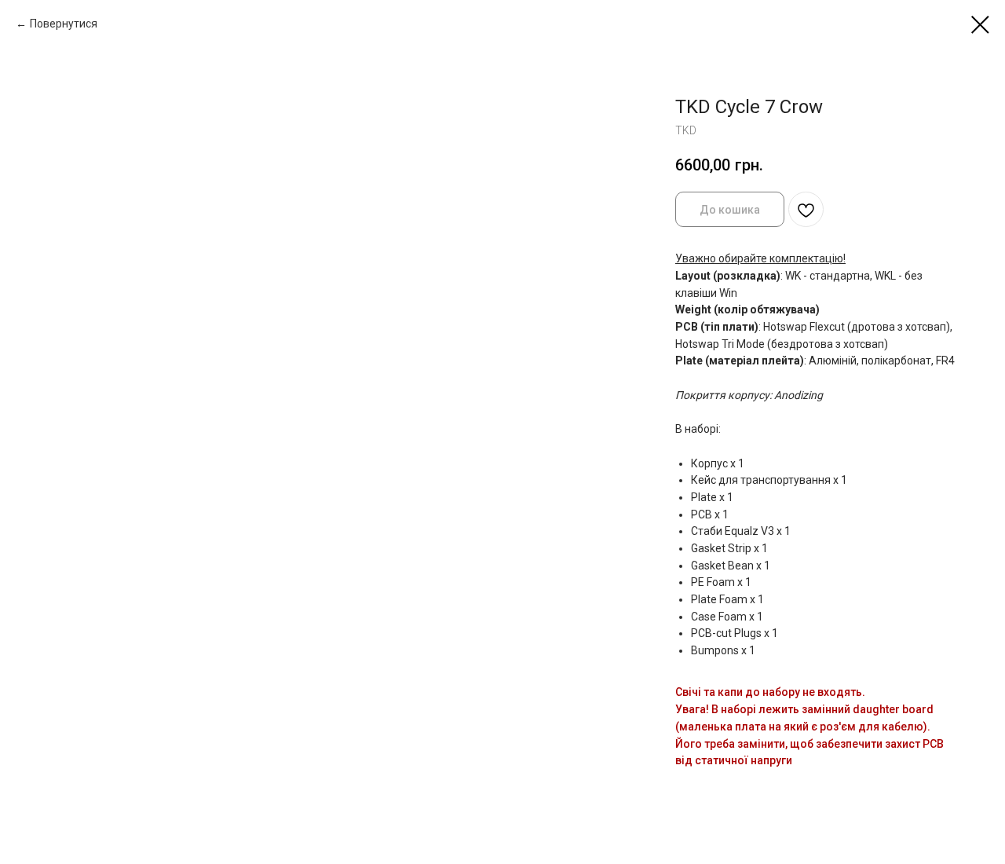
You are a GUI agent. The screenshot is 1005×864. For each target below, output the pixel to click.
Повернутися (63, 23)
